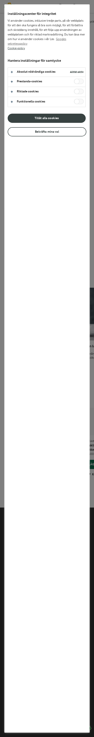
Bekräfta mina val (47, 132)
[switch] (79, 81)
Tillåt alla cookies (47, 118)
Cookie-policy (16, 48)
